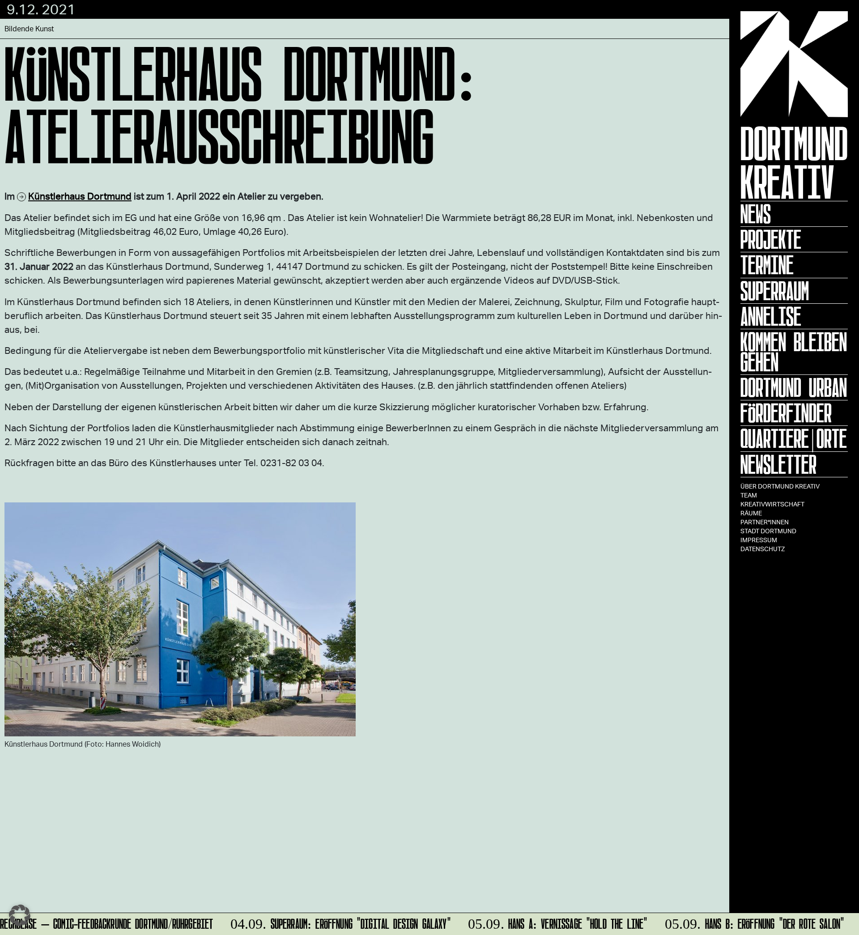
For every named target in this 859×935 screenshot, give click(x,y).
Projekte (770, 239)
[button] (19, 915)
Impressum (758, 540)
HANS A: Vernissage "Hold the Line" (550, 922)
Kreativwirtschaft (772, 504)
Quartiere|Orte (793, 438)
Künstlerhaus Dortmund (80, 196)
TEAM (748, 495)
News (755, 213)
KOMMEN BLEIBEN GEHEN (793, 351)
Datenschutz (762, 548)
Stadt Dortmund (768, 531)
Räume (751, 513)
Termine (767, 264)
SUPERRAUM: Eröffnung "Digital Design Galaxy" (333, 922)
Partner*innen (764, 522)
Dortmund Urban (793, 387)
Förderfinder (786, 412)
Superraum (774, 290)
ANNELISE (770, 316)
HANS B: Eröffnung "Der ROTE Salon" (747, 922)
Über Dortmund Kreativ (780, 486)
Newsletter (778, 464)
